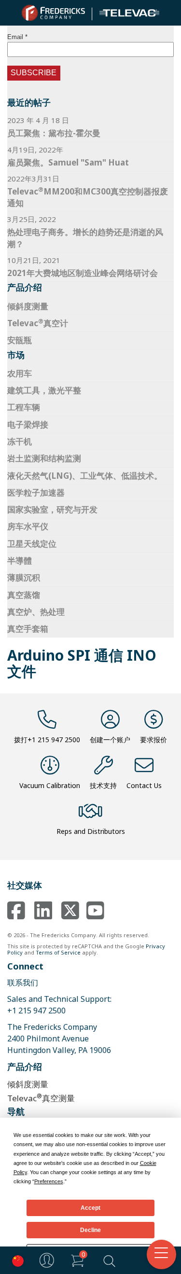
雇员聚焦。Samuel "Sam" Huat (68, 162)
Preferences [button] (48, 1181)
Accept (90, 1208)
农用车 (19, 373)
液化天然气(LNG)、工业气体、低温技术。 (84, 475)
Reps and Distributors (90, 831)
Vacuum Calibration (49, 785)
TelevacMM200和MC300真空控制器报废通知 (87, 197)
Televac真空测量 (41, 1098)
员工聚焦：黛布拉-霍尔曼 (53, 132)
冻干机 (19, 441)
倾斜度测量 (27, 306)
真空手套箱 (27, 628)
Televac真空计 (37, 323)
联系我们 (22, 982)
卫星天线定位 (31, 543)
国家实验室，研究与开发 (52, 509)
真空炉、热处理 (36, 611)
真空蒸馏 (23, 594)
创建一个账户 (110, 739)
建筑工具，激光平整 (44, 390)
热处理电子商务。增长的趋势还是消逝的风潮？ (85, 237)
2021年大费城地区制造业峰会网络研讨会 (82, 272)
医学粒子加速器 (36, 492)
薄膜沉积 (23, 577)
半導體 (19, 560)
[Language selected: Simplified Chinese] (15, 1260)
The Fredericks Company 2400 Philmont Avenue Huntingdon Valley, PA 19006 (59, 1038)
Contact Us (144, 785)
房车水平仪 (27, 526)
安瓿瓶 (19, 340)
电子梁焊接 (27, 424)
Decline (90, 1230)
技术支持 (103, 785)
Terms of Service (58, 952)
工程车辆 (23, 407)
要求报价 (153, 739)
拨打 (47, 739)
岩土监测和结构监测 (44, 458)
